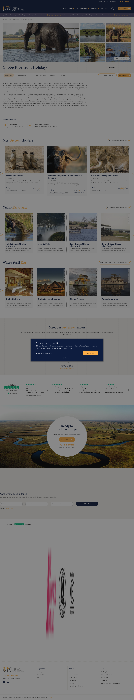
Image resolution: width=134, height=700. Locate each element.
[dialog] (67, 350)
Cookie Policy (67, 358)
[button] (45, 353)
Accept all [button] (91, 353)
